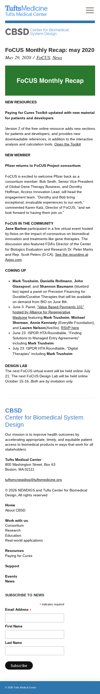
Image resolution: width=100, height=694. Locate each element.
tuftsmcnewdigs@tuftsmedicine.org (33, 480)
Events (11, 576)
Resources (14, 551)
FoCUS (43, 57)
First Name (13, 626)
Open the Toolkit (67, 144)
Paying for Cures (18, 556)
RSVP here (70, 328)
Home (10, 505)
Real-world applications (24, 540)
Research (13, 530)
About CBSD (15, 510)
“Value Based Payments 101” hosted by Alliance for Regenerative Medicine (48, 312)
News (57, 57)
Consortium (14, 525)
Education (13, 535)
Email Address (18, 610)
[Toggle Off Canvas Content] (90, 10)
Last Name (13, 643)
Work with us (16, 520)
